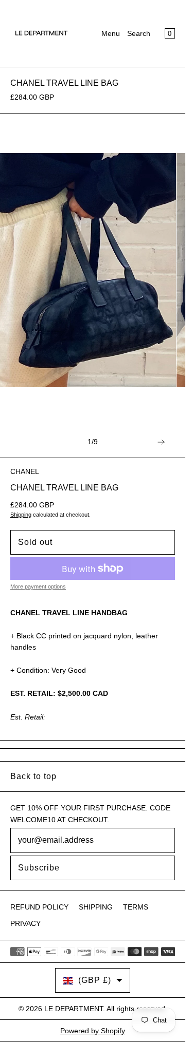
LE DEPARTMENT (73, 1009)
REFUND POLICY (39, 907)
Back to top (33, 776)
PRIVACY (25, 923)
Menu (110, 33)
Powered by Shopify (92, 1031)
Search (138, 33)
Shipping (20, 514)
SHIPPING (96, 907)
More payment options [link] (38, 586)
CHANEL (24, 471)
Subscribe (39, 867)
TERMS (135, 907)
